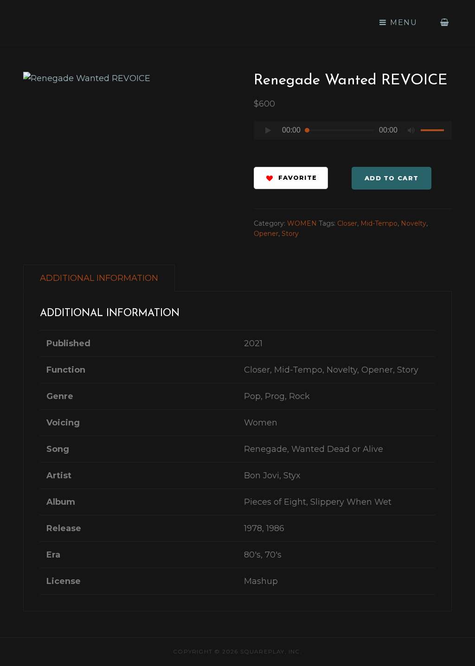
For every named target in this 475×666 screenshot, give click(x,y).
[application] (353, 133)
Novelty (413, 223)
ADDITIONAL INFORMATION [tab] (99, 278)
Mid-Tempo (379, 223)
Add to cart (391, 178)
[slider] (434, 131)
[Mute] (411, 130)
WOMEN (302, 223)
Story (290, 233)
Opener (266, 233)
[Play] (268, 130)
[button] (291, 178)
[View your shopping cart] (445, 22)
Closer (347, 223)
